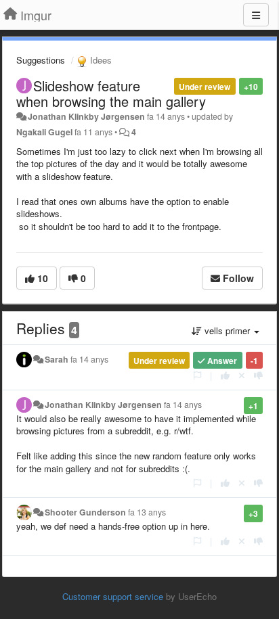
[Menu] (256, 14)
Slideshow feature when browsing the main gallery (111, 93)
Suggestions (40, 59)
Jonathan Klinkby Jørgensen (86, 116)
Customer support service (112, 596)
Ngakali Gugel (44, 132)
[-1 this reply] (258, 375)
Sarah (56, 359)
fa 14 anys (89, 359)
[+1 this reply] (225, 375)
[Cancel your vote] (241, 375)
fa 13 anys (147, 512)
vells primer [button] (227, 330)
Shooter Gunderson (85, 512)
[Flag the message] (197, 375)
